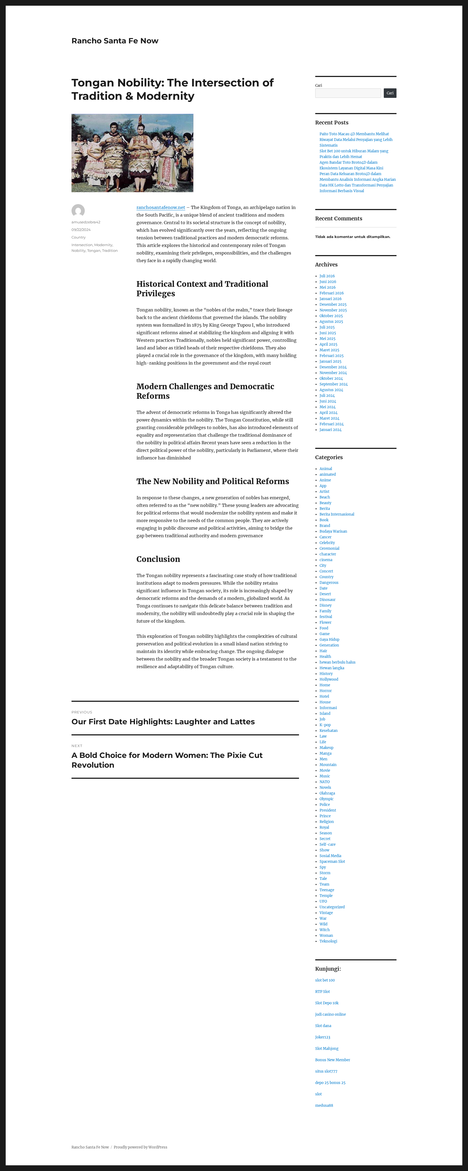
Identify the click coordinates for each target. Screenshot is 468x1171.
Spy (323, 867)
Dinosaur (328, 599)
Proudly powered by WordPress (140, 1147)
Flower (326, 622)
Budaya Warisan (333, 531)
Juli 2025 (327, 327)
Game (325, 634)
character (328, 554)
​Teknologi (328, 941)
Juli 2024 (327, 395)
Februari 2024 (332, 424)
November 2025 (333, 310)
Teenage (327, 890)
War (323, 918)
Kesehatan (329, 730)
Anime (325, 480)
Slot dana (323, 1026)
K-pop (325, 725)
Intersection (82, 245)
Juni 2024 (328, 401)
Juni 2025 (328, 333)
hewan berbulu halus (338, 662)
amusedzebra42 (86, 222)
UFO (323, 901)
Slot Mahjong (327, 1048)
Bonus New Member (332, 1060)
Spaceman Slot (332, 861)
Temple (326, 895)
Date (323, 588)
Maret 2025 (329, 350)
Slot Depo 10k (327, 1003)
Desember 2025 (333, 304)
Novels (325, 787)
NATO (325, 782)
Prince (325, 816)
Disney (326, 605)
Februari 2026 (332, 293)
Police (325, 804)
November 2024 (333, 373)
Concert (326, 571)
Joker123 (322, 1037)
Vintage (326, 913)
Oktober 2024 (331, 378)
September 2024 (334, 384)
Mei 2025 (328, 338)
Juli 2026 (327, 276)
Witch (325, 930)
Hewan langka (332, 668)
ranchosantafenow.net (160, 207)
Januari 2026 (331, 299)
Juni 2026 (328, 281)
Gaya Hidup (329, 639)
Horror (326, 691)
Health (325, 656)
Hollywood (329, 679)
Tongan (93, 250)
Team (324, 884)
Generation (329, 645)
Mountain (328, 765)
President (328, 810)
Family (325, 611)
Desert (325, 594)
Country (79, 237)
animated (328, 474)
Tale (323, 878)
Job (322, 719)
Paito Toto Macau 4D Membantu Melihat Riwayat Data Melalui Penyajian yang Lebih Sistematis (356, 140)
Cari (318, 85)
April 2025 (328, 344)
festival (326, 617)
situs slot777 (326, 1071)
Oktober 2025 (331, 316)
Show (324, 850)
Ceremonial (329, 548)
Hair (323, 651)
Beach (325, 497)
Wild (323, 924)
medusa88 (324, 1105)
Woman (326, 935)
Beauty (325, 503)
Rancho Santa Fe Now (115, 40)
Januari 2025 (331, 361)
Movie (325, 770)
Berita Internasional (337, 514)
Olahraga (327, 793)
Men (323, 759)
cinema (326, 560)
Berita (325, 508)
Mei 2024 (328, 407)
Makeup (326, 747)
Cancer (326, 537)
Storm (325, 873)
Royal (324, 827)
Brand (325, 525)
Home (325, 685)
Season (326, 833)
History (326, 673)
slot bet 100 (325, 980)
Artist (324, 491)
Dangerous (329, 582)
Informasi (328, 708)
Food (324, 628)
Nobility (79, 250)
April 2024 (328, 412)
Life (323, 742)
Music (325, 776)
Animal (326, 469)
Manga (326, 753)
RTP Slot (322, 991)
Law (323, 736)
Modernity (103, 245)
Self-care (328, 844)
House (325, 702)
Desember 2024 (333, 367)
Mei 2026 (328, 287)
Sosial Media (330, 856)
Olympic (327, 799)
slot (318, 1094)
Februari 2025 (332, 355)
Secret (325, 839)
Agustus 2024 (331, 390)
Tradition (110, 250)
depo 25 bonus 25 (330, 1082)
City (323, 565)
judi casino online (330, 1014)
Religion (327, 821)
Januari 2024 (331, 429)
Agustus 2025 (331, 321)
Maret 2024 (329, 418)
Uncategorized (332, 907)
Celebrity (327, 543)
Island (325, 713)
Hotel (324, 696)
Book (324, 520)
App (323, 486)
